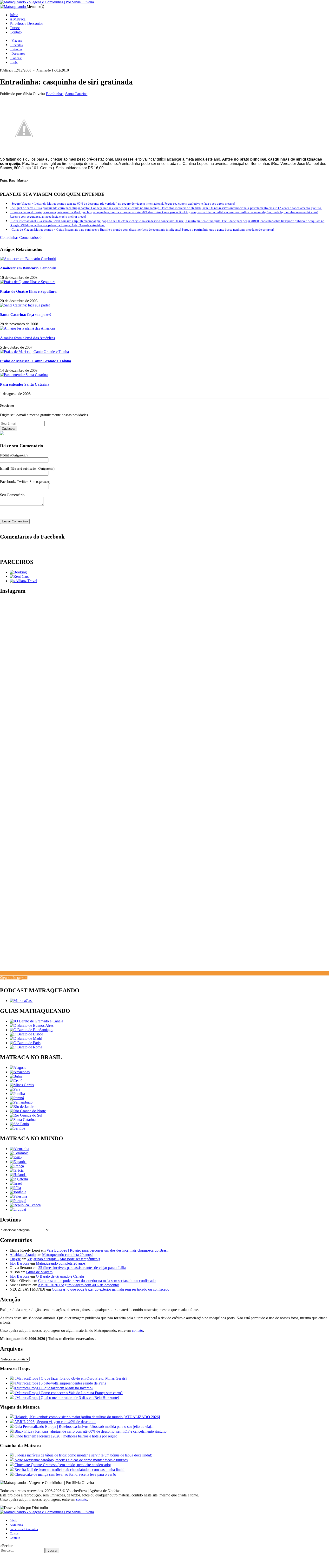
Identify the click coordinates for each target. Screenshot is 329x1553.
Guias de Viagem (39, 1272)
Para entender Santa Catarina (24, 384)
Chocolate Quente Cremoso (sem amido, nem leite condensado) (62, 1465)
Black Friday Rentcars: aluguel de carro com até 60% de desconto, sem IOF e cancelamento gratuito (90, 1431)
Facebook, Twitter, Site (25, 482)
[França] (17, 1166)
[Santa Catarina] (23, 1120)
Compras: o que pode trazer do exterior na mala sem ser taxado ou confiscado (97, 1281)
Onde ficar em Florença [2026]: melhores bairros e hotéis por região (65, 1436)
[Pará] (15, 1089)
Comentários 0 (30, 237)
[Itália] (15, 1188)
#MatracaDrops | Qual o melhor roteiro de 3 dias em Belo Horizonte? (66, 1398)
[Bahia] (16, 1076)
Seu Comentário (12, 495)
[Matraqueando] (13, 7)
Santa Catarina (76, 94)
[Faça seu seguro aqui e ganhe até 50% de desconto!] (23, 581)
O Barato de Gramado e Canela (60, 1276)
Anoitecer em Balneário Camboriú (28, 268)
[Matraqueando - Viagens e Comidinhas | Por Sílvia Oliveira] (47, 2)
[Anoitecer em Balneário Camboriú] (28, 259)
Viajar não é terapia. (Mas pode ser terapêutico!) (63, 1259)
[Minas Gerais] (22, 1085)
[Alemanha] (19, 1149)
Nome (13, 455)
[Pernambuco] (21, 1102)
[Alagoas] (18, 1068)
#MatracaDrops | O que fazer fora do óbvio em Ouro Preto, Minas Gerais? (70, 1378)
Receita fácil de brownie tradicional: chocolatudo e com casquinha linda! (69, 1470)
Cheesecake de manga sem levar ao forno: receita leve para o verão (65, 1474)
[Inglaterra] (19, 1179)
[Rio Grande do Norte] (28, 1111)
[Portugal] (18, 1201)
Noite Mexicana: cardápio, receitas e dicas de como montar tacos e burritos (71, 1460)
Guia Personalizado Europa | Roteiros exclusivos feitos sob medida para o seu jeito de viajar (84, 1426)
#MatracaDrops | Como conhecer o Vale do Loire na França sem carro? (68, 1393)
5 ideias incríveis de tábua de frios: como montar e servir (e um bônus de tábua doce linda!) (83, 1455)
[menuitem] (14, 15)
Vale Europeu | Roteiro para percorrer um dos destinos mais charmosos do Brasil (107, 1250)
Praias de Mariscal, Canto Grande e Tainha (35, 361)
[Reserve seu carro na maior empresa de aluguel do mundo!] (19, 576)
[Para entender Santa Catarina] (24, 375)
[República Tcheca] (25, 1205)
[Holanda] (18, 1175)
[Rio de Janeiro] (22, 1107)
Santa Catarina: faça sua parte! (25, 314)
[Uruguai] (18, 1209)
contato (137, 1330)
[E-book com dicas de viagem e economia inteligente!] (31, 1025)
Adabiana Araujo (23, 1255)
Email (27, 468)
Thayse (15, 1259)
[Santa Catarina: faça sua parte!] (25, 305)
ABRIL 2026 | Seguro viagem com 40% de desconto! (78, 1285)
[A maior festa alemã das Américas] (27, 328)
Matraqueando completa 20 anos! (67, 1255)
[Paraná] (17, 1098)
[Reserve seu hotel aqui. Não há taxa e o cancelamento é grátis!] (18, 572)
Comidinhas (9, 237)
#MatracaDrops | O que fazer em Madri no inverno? (53, 1388)
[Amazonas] (20, 1072)
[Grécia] (17, 1170)
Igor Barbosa (19, 1263)
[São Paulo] (19, 1124)
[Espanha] (18, 1162)
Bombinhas (54, 94)
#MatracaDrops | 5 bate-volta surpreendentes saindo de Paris (60, 1383)
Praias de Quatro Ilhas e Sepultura (28, 291)
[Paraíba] (17, 1094)
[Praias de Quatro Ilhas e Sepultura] (27, 282)
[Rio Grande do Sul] (26, 1115)
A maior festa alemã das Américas (27, 338)
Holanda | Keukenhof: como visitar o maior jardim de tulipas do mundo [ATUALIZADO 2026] (87, 1417)
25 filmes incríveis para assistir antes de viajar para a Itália (82, 1268)
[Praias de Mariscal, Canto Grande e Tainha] (34, 352)
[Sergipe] (17, 1128)
